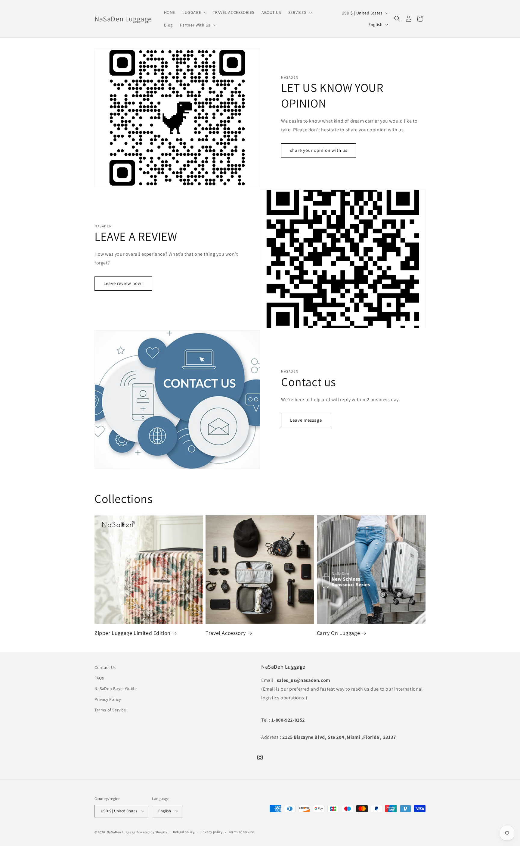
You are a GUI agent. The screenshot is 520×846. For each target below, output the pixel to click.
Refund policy (183, 832)
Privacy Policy (107, 699)
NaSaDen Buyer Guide (115, 688)
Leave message (306, 420)
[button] (194, 12)
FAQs (99, 678)
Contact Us (105, 667)
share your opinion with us (318, 150)
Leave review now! (123, 283)
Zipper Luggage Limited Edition (132, 632)
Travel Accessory (226, 632)
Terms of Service (110, 710)
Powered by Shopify (151, 832)
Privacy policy (211, 832)
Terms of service (241, 832)
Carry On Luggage (338, 632)
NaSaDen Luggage (121, 832)
